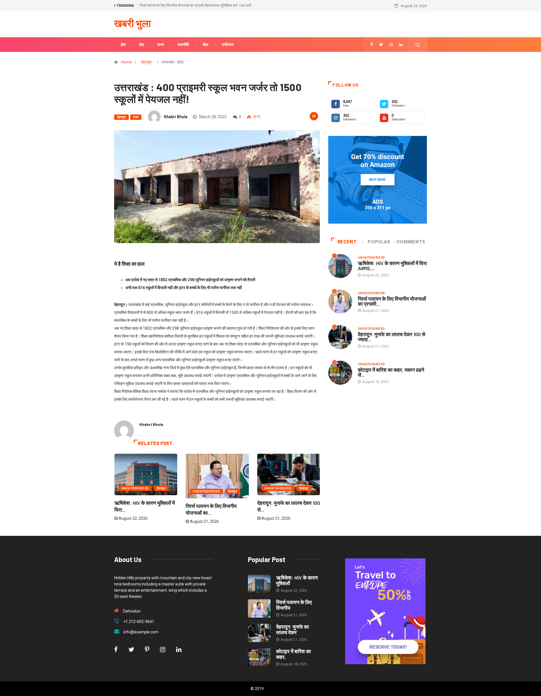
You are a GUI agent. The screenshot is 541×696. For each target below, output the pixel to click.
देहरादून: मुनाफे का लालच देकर (292, 629)
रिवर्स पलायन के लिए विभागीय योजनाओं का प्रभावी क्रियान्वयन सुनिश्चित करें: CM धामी (195, 5)
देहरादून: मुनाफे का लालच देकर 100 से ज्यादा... (391, 336)
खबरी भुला (132, 23)
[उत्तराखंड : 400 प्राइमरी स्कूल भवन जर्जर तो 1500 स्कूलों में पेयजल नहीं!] (372, 44)
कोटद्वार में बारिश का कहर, (293, 654)
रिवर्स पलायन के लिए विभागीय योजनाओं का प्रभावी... (392, 301)
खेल (205, 44)
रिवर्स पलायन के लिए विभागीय (294, 605)
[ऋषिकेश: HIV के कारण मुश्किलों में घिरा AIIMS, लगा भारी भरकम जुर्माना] (259, 584)
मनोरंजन (228, 44)
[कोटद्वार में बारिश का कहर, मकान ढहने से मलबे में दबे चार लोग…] (259, 657)
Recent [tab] (347, 242)
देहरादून (146, 62)
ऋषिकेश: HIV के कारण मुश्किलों (297, 580)
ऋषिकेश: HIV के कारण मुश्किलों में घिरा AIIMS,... (392, 265)
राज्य (160, 44)
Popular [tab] (379, 242)
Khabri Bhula (175, 116)
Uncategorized (135, 488)
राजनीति (183, 44)
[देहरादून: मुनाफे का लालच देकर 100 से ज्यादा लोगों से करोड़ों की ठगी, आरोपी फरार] (259, 633)
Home (126, 62)
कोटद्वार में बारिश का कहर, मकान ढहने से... (391, 372)
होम (123, 44)
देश (141, 44)
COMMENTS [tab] (411, 242)
